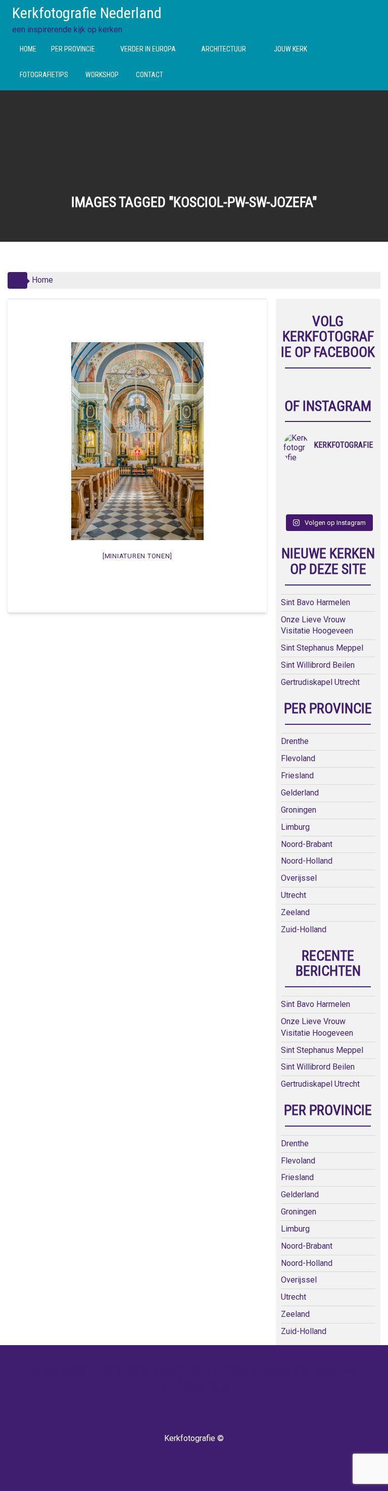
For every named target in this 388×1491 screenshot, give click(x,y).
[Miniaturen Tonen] (137, 556)
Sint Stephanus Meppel (322, 648)
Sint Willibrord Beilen (318, 665)
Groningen (298, 810)
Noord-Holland (306, 861)
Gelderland (300, 792)
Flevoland (298, 758)
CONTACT (149, 75)
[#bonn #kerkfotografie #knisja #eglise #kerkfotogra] (361, 490)
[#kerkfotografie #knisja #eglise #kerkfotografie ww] (361, 503)
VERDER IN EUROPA (148, 49)
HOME (28, 49)
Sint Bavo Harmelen (315, 602)
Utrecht (293, 895)
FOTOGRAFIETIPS (44, 75)
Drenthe (295, 741)
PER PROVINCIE (73, 49)
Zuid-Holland (303, 929)
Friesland (297, 775)
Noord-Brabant (306, 844)
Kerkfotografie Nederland (87, 13)
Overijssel (299, 878)
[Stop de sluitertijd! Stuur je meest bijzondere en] (316, 476)
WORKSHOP (102, 75)
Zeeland (295, 912)
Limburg (295, 827)
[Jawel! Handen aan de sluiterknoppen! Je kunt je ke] (339, 490)
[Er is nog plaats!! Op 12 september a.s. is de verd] (294, 476)
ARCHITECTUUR (223, 49)
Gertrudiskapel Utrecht (320, 682)
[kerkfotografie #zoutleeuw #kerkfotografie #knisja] (339, 476)
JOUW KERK (290, 49)
